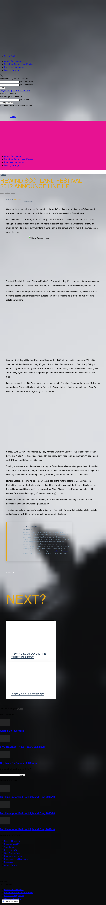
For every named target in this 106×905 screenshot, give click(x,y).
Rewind (3, 175)
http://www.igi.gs (27, 529)
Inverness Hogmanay (14, 67)
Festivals (7, 193)
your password (26, 84)
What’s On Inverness (13, 61)
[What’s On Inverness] (5, 724)
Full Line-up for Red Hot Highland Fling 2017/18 (27, 829)
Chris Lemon (17, 199)
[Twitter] (23, 556)
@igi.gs (20, 709)
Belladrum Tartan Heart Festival (18, 64)
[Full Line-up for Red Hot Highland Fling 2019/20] (5, 807)
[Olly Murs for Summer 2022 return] (5, 757)
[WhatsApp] (87, 540)
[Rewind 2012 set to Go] (30, 678)
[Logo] (16, 151)
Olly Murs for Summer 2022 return (19, 763)
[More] (95, 540)
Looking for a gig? (12, 70)
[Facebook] (75, 540)
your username (26, 81)
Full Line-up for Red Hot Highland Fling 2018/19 (27, 797)
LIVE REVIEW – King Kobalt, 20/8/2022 (22, 746)
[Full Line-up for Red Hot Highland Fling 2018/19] (5, 791)
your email (24, 99)
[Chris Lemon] (15, 542)
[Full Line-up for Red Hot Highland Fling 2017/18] (5, 823)
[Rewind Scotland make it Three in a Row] (30, 638)
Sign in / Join (10, 55)
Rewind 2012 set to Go (27, 694)
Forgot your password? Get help (15, 90)
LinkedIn (65, 551)
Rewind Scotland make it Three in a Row (30, 655)
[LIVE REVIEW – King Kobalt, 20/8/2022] (5, 741)
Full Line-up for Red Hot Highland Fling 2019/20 (27, 813)
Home (2, 193)
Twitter (56, 551)
